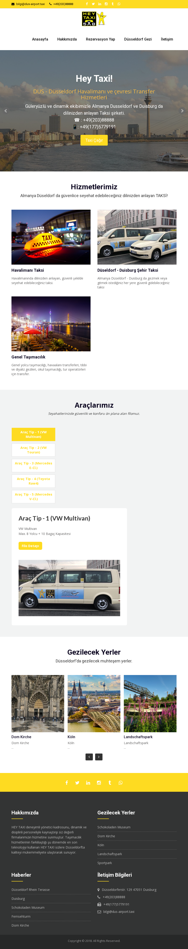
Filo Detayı (30, 546)
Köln (71, 737)
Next (182, 110)
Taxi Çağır (94, 140)
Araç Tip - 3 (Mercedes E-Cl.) (33, 465)
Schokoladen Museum (113, 827)
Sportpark (104, 863)
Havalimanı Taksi (27, 270)
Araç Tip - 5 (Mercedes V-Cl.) (33, 496)
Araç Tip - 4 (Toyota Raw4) (33, 481)
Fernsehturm (20, 916)
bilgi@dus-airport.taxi (30, 4)
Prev (6, 110)
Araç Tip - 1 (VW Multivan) (33, 434)
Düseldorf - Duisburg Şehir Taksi (127, 270)
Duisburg (18, 898)
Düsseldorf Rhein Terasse (30, 889)
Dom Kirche (21, 737)
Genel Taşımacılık (28, 357)
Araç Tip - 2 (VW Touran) (33, 449)
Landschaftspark (138, 737)
